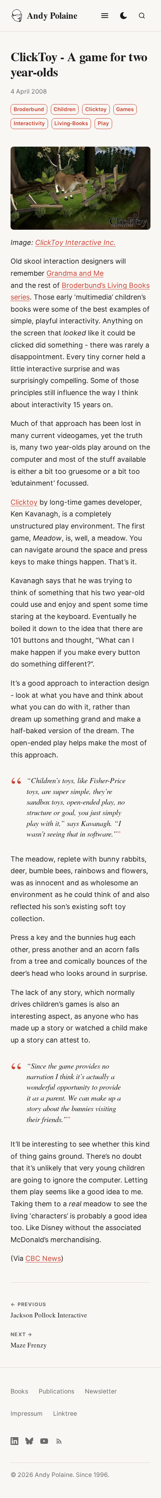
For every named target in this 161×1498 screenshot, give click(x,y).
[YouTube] (44, 1441)
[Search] (141, 15)
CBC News (43, 1258)
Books (19, 1391)
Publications (56, 1391)
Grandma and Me (75, 273)
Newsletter (101, 1391)
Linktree (65, 1413)
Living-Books (71, 123)
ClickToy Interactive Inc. (75, 242)
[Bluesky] (29, 1441)
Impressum (27, 1413)
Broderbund (29, 109)
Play (103, 123)
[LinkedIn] (14, 1441)
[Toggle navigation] (104, 15)
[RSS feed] (59, 1441)
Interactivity (29, 123)
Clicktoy (96, 109)
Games (125, 109)
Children (64, 109)
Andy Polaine (52, 15)
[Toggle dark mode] (123, 15)
